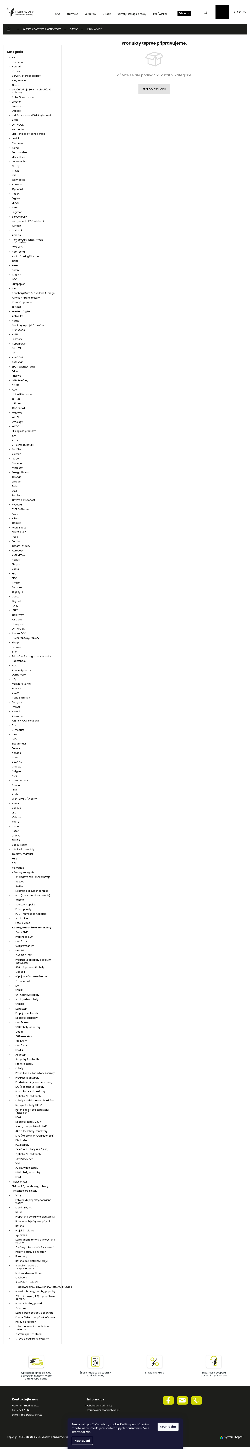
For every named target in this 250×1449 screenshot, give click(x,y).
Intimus (16, 403)
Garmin (16, 523)
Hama (15, 320)
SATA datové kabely (27, 995)
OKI (14, 175)
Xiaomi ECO (19, 633)
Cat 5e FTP (21, 972)
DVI (17, 985)
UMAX (15, 596)
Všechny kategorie (23, 872)
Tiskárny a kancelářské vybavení (31, 115)
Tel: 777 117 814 (21, 1410)
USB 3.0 (19, 1004)
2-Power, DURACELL (23, 445)
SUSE (15, 491)
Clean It (16, 274)
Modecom (18, 463)
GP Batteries (19, 161)
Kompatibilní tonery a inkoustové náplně (35, 1241)
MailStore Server (21, 684)
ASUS (15, 513)
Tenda (16, 785)
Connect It (18, 180)
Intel (14, 734)
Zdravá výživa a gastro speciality (31, 656)
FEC (14, 573)
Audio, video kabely (26, 999)
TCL (14, 863)
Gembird (17, 106)
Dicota (16, 541)
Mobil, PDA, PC (23, 1207)
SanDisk (16, 449)
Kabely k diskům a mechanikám (34, 1100)
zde (88, 1432)
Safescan (17, 362)
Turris (15, 725)
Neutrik (16, 559)
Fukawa (16, 376)
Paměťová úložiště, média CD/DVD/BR (27, 241)
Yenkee (16, 753)
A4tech (16, 226)
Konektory (21, 1008)
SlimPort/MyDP (24, 1158)
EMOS (15, 203)
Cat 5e (19, 1031)
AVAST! (16, 693)
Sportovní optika (25, 904)
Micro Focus (19, 527)
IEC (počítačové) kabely (29, 1087)
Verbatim (17, 66)
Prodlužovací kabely (27, 1077)
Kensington (18, 129)
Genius (16, 85)
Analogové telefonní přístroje (32, 877)
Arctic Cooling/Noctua (25, 256)
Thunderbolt (22, 981)
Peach (16, 193)
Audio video (22, 918)
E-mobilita (18, 730)
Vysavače (21, 1235)
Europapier (18, 284)
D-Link (15, 138)
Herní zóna (18, 251)
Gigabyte (17, 592)
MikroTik (16, 348)
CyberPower (19, 343)
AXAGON (17, 762)
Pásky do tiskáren (25, 1322)
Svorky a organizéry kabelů (31, 1126)
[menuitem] (57, 14)
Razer (15, 831)
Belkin (15, 270)
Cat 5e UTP (22, 1022)
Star (14, 651)
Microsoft (17, 468)
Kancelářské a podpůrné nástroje (35, 1317)
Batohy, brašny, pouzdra (29, 1303)
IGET (14, 789)
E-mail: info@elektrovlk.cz (27, 1415)
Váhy (18, 1195)
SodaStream (19, 845)
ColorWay (18, 615)
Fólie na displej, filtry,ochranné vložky (33, 1201)
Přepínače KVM (24, 937)
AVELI (15, 334)
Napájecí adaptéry (26, 1018)
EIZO (14, 578)
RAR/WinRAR (19, 80)
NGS (14, 776)
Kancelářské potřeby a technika (34, 1312)
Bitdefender (19, 743)
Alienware (18, 716)
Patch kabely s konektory (30, 1091)
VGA (17, 1163)
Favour (16, 748)
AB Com (17, 619)
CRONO (16, 307)
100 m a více (24, 1036)
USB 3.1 (19, 990)
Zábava (16, 808)
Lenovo (16, 647)
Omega (16, 477)
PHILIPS (16, 840)
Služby (16, 166)
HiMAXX (16, 803)
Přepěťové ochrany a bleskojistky (35, 1216)
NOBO (15, 385)
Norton (16, 757)
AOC (15, 665)
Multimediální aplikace (28, 1273)
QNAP (15, 261)
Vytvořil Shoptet (233, 1437)
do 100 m (21, 1041)
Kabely (19, 1068)
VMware (16, 817)
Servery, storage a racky (26, 76)
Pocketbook (19, 661)
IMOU (15, 739)
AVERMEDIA (18, 555)
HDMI (18, 1117)
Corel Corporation (23, 302)
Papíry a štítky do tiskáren (30, 1252)
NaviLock (17, 230)
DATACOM (18, 124)
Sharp (15, 642)
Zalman (16, 454)
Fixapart (16, 564)
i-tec (15, 536)
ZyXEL (15, 207)
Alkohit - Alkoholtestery (26, 297)
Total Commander (23, 97)
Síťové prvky (19, 216)
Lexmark (17, 339)
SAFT (15, 435)
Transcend (18, 330)
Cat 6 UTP (21, 941)
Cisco (15, 826)
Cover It (16, 147)
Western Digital (21, 311)
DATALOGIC (19, 628)
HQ (14, 679)
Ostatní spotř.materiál (28, 1334)
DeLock (16, 111)
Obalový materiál (22, 854)
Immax (16, 707)
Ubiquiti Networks (22, 394)
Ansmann (18, 184)
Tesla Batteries (21, 697)
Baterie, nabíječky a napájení (32, 1221)
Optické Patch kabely (28, 1096)
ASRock (16, 711)
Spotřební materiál (26, 1282)
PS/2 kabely (22, 1145)
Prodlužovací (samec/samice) (33, 1082)
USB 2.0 (19, 950)
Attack (16, 440)
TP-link (16, 582)
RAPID (15, 605)
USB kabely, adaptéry (27, 1027)
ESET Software (20, 509)
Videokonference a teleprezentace (26, 1267)
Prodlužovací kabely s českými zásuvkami (33, 961)
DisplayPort (22, 1140)
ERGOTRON (18, 157)
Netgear (17, 771)
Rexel (15, 265)
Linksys (16, 835)
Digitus (16, 198)
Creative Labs (20, 780)
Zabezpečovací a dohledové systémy (32, 1328)
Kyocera (17, 504)
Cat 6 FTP (21, 1045)
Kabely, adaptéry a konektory (31, 927)
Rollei (15, 486)
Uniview (16, 766)
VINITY (15, 822)
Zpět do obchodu (154, 89)
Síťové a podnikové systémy (32, 1338)
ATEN (15, 120)
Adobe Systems (21, 670)
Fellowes (17, 412)
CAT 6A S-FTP (23, 955)
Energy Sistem (20, 472)
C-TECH (16, 399)
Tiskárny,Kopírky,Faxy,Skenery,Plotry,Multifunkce (36, 1287)
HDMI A (19, 1050)
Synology (17, 422)
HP (13, 353)
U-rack (16, 71)
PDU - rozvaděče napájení (31, 914)
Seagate (17, 702)
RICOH (15, 458)
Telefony (20, 1308)
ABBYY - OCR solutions (25, 720)
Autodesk (17, 550)
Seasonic (17, 587)
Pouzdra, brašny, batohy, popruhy (35, 1291)
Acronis (16, 235)
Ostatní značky (21, 546)
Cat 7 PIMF (21, 932)
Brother (16, 101)
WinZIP (16, 417)
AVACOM (17, 357)
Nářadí (19, 1212)
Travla (15, 170)
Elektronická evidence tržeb (28, 134)
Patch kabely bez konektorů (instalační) (32, 1111)
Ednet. (15, 371)
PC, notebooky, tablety (25, 638)
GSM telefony (20, 380)
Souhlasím (168, 1427)
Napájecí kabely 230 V (28, 1105)
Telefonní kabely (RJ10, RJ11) (31, 1149)
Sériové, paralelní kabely (29, 967)
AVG (14, 389)
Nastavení (82, 1441)
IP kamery (21, 1256)
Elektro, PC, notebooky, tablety (30, 1186)
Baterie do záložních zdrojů (31, 1261)
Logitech (17, 212)
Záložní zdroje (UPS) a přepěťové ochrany (31, 91)
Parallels (17, 495)
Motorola (17, 143)
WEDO (15, 426)
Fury (14, 858)
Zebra (15, 569)
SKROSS (16, 688)
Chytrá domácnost (23, 500)
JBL (14, 812)
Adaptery (20, 1054)
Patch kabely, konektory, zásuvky (35, 1073)
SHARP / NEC (19, 532)
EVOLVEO (17, 247)
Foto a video (19, 152)
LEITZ (15, 610)
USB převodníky (24, 946)
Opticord (17, 189)
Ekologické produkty (24, 431)
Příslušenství (19, 1181)
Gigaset (16, 601)
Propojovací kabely (26, 1013)
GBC (14, 279)
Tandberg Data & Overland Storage (33, 293)
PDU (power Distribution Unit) (32, 895)
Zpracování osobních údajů (103, 1410)
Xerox (15, 288)
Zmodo (16, 481)
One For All (18, 408)
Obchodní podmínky (99, 1406)
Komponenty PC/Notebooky (29, 221)
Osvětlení (21, 1277)
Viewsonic (18, 868)
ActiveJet (17, 316)
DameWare (19, 674)
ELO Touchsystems (23, 366)
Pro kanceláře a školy (24, 1190)
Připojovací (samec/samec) (32, 976)
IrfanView (17, 62)
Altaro (15, 518)
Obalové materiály (23, 849)
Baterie (19, 1226)
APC (14, 57)
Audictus (17, 794)
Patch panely (23, 909)
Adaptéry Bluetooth (27, 1059)
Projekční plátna (25, 1230)
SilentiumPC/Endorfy (24, 799)
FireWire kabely (24, 1064)
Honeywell (18, 624)
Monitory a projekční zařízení (29, 325)
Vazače (19, 881)
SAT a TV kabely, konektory (31, 1131)
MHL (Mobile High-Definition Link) (35, 1135)
